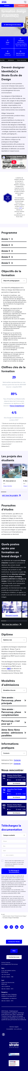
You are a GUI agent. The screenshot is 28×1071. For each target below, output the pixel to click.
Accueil (3, 914)
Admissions (11, 60)
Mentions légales (14, 1026)
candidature (21, 5)
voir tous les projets (10, 495)
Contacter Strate (14, 941)
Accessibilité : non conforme (14, 1029)
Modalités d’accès (9, 690)
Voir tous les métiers (10, 624)
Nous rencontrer (21, 60)
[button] (3, 1034)
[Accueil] (4, 2)
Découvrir (14, 1061)
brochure (6, 5)
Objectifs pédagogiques (11, 280)
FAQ (14, 951)
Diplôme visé (7, 640)
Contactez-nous (14, 957)
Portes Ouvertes (5, 962)
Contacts (6, 753)
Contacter (17, 760)
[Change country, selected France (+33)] (4, 855)
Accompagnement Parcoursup (9, 964)
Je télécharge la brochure (12, 24)
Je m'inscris (16, 783)
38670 (20, 208)
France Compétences (17, 406)
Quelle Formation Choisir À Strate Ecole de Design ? (15, 916)
